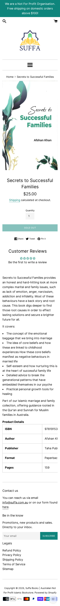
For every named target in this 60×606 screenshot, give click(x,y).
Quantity (30, 210)
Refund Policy (11, 550)
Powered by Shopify (45, 592)
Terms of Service (13, 564)
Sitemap (7, 569)
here (5, 507)
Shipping (14, 200)
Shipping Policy (12, 559)
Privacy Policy (11, 555)
